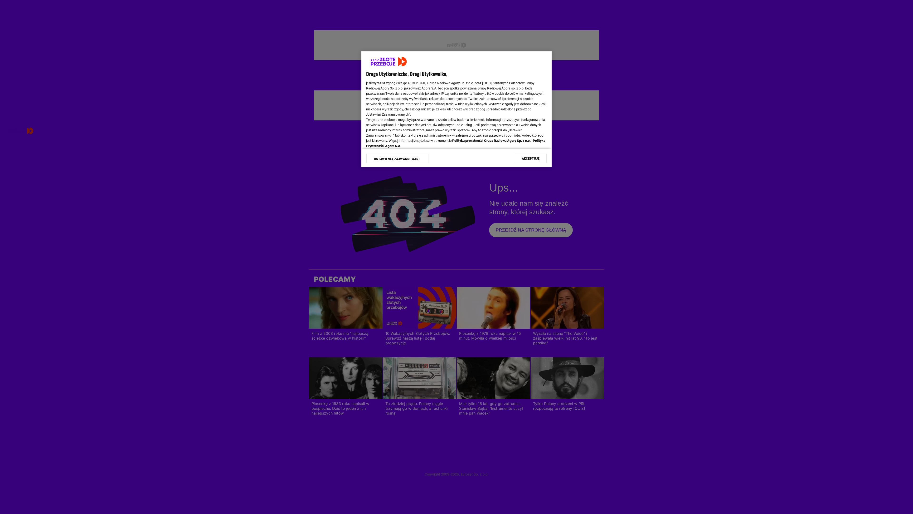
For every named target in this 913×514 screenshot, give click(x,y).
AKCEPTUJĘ (531, 158)
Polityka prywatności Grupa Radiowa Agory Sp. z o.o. (491, 141)
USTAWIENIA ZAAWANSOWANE (397, 159)
